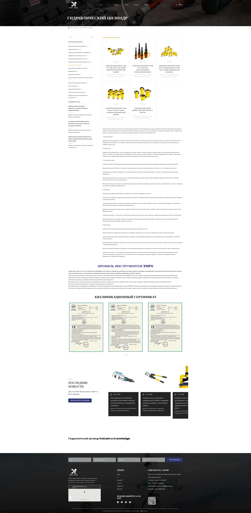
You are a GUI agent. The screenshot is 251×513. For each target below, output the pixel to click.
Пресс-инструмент (73, 86)
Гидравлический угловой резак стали (78, 56)
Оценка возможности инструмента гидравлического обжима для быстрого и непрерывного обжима (186, 400)
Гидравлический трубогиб (75, 89)
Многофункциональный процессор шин (78, 59)
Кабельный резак (73, 71)
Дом (101, 5)
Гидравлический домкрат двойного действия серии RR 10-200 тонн (142, 110)
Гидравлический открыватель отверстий (78, 68)
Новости (136, 5)
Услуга (127, 5)
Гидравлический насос (74, 49)
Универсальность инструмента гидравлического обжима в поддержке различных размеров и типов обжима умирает (123, 402)
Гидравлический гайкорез (75, 74)
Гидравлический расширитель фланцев (78, 83)
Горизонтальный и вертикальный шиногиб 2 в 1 (80, 62)
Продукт (116, 5)
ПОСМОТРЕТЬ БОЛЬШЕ (80, 400)
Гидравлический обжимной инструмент (78, 46)
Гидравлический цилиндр (75, 65)
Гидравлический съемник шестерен (77, 92)
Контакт (147, 5)
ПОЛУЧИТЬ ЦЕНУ (174, 460)
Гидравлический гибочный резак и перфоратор (80, 52)
